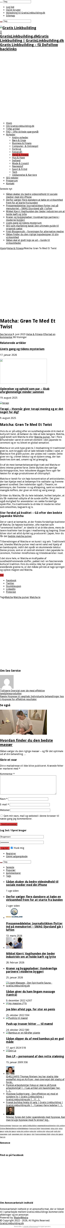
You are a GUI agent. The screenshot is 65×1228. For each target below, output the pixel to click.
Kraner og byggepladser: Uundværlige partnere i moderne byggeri (31, 970)
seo (20, 1126)
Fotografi (17, 151)
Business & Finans (21, 143)
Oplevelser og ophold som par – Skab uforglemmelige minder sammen (24, 390)
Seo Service (6, 334)
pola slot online (23, 1131)
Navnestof (17, 166)
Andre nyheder (20, 137)
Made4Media (21, 1217)
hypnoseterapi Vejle (42, 1134)
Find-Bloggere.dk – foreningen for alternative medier (35, 231)
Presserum (12, 180)
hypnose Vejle (34, 1128)
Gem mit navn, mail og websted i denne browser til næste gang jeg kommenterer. (29, 817)
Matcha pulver (42, 437)
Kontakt (10, 183)
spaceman (4, 1134)
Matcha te (35, 597)
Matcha (9, 597)
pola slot (32, 1131)
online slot (41, 1131)
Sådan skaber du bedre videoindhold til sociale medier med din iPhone (32, 883)
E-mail (4, 804)
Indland (16, 160)
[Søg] (1, 2)
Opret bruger (13, 9)
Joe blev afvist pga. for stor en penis (30, 1009)
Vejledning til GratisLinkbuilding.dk (25, 12)
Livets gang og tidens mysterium (24, 222)
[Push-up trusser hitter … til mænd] (17, 1018)
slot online (60, 1126)
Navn (4, 798)
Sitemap (10, 15)
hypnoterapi (45, 1128)
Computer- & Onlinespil (25, 146)
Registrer (11, 853)
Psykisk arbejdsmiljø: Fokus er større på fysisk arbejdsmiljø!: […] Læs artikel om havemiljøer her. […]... (33, 1088)
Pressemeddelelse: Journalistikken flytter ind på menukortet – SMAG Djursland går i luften (32, 207)
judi (9, 1134)
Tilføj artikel (13, 128)
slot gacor (27, 1134)
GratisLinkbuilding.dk (12, 1223)
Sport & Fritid (19, 169)
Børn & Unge (19, 140)
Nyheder (10, 134)
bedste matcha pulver (20, 536)
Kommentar (7, 773)
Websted (5, 810)
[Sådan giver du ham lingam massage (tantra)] (35, 985)
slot (33, 1134)
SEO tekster (12, 177)
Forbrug (16, 149)
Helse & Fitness (20, 154)
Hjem (9, 123)
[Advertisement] (32, 86)
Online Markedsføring (8, 1128)
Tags (8, 876)
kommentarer (13, 873)
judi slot (57, 1131)
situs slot (54, 1128)
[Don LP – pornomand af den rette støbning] (11, 1050)
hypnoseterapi (5, 1126)
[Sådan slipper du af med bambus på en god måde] (23, 1032)
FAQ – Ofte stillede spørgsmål (22, 131)
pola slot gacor (10, 1131)
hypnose (15, 1126)
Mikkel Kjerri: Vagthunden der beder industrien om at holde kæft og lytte (31, 955)
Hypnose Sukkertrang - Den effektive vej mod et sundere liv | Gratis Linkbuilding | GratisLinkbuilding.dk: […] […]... (32, 1096)
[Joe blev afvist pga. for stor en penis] (16, 1003)
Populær (11, 870)
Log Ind (10, 7)
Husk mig (18, 848)
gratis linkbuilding (30, 1126)
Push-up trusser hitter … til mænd (29, 1023)
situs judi (49, 1131)
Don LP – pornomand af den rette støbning (35, 1056)
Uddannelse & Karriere (24, 174)
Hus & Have (18, 157)
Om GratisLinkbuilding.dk (20, 126)
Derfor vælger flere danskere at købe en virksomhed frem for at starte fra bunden (34, 201)
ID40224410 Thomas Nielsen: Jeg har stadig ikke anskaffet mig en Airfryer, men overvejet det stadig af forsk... (35, 1079)
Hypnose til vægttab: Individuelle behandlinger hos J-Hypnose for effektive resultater (32, 698)
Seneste (10, 867)
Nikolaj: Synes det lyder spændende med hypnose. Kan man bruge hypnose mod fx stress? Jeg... (35, 1118)
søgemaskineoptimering (46, 1126)
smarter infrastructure (30, 1226)
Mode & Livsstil (20, 163)
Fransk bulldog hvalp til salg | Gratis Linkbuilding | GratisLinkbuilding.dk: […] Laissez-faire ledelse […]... (34, 1104)
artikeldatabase (23, 1128)
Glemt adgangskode (17, 856)
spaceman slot (17, 1134)
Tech (14, 172)
